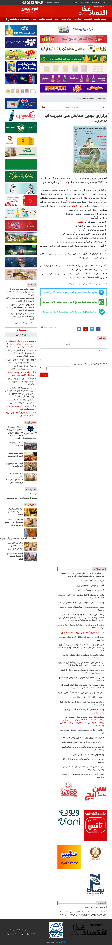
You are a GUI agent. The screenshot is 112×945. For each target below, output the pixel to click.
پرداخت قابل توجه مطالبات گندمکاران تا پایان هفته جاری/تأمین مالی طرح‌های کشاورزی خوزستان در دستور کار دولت (83, 913)
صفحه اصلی (100, 98)
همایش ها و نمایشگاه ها (18, 19)
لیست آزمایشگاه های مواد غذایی (22, 498)
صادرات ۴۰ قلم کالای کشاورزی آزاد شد (88, 697)
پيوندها (87, 2)
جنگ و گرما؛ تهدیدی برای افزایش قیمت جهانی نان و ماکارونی (83, 776)
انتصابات (32, 284)
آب (66, 182)
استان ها (102, 903)
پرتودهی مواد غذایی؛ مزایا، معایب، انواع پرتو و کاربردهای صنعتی (20, 401)
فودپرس (91, 11)
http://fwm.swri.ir (91, 277)
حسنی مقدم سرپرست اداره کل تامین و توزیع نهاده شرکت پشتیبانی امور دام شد (19, 291)
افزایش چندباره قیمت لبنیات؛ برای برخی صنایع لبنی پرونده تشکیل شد (83, 748)
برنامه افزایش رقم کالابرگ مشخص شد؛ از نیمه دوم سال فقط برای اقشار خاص (14, 478)
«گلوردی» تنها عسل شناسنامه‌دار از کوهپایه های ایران (15, 545)
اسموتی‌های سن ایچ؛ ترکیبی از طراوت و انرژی (14, 556)
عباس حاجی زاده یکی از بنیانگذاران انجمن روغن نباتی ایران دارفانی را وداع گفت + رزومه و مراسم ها (20, 344)
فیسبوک (37, 2)
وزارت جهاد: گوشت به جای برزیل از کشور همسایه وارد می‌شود (20, 361)
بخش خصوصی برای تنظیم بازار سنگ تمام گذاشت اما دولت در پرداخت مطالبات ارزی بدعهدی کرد (82, 686)
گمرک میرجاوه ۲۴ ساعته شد (15, 444)
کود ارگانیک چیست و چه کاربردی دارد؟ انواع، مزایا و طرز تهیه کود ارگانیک (20, 381)
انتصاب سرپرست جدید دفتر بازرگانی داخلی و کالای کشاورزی (19, 300)
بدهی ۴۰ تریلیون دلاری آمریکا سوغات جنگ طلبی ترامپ (81, 692)
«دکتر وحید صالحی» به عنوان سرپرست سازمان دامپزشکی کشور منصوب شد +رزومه (20, 307)
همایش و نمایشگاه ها (86, 98)
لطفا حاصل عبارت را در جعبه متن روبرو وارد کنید (88, 363)
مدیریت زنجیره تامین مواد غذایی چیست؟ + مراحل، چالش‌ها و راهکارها (83, 768)
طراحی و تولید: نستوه (53, 942)
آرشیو (81, 2)
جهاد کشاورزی (75, 206)
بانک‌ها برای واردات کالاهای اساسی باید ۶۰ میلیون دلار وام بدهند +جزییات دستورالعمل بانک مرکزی (21, 432)
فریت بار (33, 494)
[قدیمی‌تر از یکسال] (30, 546)
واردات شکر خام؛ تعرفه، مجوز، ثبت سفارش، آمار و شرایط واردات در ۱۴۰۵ (80, 626)
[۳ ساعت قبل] (30, 430)
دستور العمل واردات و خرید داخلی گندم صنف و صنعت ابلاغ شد (81, 639)
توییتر (32, 2)
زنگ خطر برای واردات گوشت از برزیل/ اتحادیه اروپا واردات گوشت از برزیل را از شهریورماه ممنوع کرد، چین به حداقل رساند (19, 392)
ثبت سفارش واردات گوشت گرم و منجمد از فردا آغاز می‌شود (83, 761)
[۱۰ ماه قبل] (30, 532)
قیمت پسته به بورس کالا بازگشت (14, 465)
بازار (56, 19)
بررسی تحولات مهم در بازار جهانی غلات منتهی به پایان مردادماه (82, 608)
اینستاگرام (24, 2)
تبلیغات (75, 2)
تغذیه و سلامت (45, 19)
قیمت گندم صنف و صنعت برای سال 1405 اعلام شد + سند (21, 374)
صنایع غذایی (66, 19)
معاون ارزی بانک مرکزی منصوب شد (19, 323)
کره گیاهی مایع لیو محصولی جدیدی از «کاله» (15, 511)
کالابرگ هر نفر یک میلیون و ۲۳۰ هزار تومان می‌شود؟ (82, 742)
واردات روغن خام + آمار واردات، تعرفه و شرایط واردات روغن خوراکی (82, 711)
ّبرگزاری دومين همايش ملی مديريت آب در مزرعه (75, 118)
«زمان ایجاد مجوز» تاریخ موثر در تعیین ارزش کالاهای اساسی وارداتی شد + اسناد (82, 671)
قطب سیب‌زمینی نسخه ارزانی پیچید (15, 455)
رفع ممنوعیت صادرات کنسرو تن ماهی (88, 754)
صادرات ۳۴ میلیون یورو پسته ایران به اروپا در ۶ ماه (83, 737)
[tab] (21, 330)
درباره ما (103, 2)
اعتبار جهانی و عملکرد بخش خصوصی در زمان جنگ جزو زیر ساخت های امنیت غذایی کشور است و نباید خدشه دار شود (81, 647)
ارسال (44, 374)
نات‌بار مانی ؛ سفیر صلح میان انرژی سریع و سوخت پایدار (14, 522)
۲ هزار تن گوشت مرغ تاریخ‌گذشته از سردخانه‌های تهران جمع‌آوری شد (81, 703)
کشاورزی (78, 19)
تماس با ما (95, 2)
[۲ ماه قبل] (30, 512)
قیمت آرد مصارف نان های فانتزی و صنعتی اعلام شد (20, 408)
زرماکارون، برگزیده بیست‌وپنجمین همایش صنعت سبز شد (82, 732)
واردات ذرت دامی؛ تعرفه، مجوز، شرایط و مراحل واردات (82, 602)
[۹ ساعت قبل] (30, 466)
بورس (34, 19)
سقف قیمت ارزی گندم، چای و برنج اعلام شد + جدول (20, 414)
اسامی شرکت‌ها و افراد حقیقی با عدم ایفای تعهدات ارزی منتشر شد (81, 679)
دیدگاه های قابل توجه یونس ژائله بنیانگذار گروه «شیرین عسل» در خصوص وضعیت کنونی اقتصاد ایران (81, 664)
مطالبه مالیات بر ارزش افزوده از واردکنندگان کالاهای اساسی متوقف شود (83, 656)
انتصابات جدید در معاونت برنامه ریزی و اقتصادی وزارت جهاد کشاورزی (21, 316)
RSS (41, 2)
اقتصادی (88, 19)
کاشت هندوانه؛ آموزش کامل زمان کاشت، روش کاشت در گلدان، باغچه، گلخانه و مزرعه (20, 353)
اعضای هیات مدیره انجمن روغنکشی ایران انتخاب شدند (22, 367)
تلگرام (28, 2)
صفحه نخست (100, 19)
